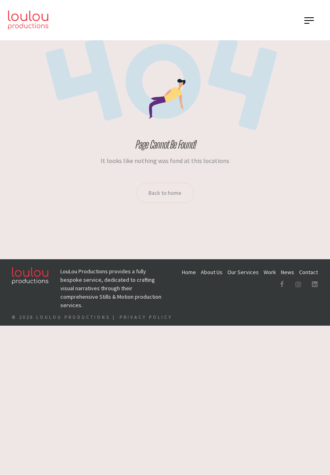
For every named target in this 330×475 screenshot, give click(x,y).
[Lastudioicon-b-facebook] (281, 284)
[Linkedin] (314, 284)
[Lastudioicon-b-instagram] (298, 284)
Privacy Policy (146, 317)
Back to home (165, 192)
